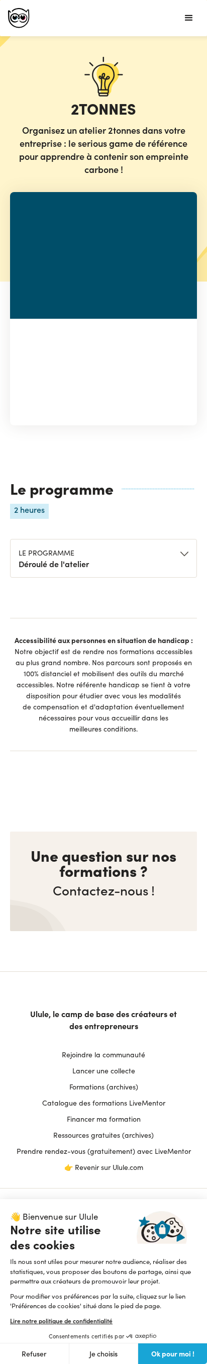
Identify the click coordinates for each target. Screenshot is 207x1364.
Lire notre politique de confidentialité (61, 1321)
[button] (189, 18)
